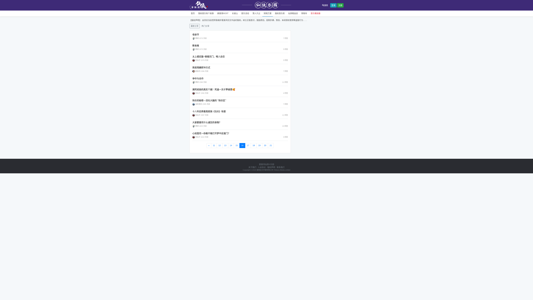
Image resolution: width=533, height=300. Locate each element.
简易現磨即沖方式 (201, 67)
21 (271, 145)
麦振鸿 (197, 71)
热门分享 (205, 26)
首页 (193, 13)
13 (225, 145)
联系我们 (281, 167)
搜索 (326, 5)
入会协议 (262, 167)
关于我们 (252, 167)
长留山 (235, 13)
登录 (333, 5)
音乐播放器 (315, 13)
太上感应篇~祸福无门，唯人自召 (208, 56)
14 (231, 145)
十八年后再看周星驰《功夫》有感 (209, 111)
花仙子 (197, 60)
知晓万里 (267, 13)
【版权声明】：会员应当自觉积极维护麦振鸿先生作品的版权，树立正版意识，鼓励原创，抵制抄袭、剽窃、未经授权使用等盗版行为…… (248, 20)
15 (237, 145)
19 (259, 145)
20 (265, 145)
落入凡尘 (256, 13)
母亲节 (195, 34)
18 (254, 145)
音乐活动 (245, 13)
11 (214, 145)
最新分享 (194, 26)
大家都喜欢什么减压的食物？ (206, 122)
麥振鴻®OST (222, 13)
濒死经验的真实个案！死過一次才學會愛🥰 (213, 89)
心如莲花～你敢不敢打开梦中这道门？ (211, 133)
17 (248, 145)
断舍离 (195, 45)
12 (219, 145)
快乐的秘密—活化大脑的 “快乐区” (209, 100)
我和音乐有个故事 (206, 13)
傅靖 (197, 38)
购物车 (304, 13)
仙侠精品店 (293, 13)
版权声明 (271, 167)
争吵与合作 (197, 78)
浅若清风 (198, 104)
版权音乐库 (280, 13)
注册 (340, 5)
